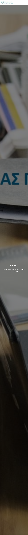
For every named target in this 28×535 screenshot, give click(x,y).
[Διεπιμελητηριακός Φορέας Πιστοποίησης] (7, 2)
